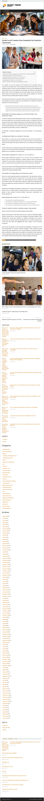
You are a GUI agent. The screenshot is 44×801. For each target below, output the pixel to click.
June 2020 (5, 621)
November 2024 (6, 549)
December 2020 (6, 608)
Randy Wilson (12, 44)
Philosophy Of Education (8, 497)
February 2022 (6, 589)
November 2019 (6, 636)
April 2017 (5, 686)
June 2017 (5, 682)
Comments (10, 738)
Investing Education (7, 487)
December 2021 (6, 594)
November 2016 (6, 697)
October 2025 (5, 533)
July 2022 (5, 579)
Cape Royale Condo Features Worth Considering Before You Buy (23, 415)
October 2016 (5, 699)
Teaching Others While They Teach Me (9, 789)
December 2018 (6, 659)
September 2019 (6, 640)
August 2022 (5, 577)
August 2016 (5, 703)
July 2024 (5, 552)
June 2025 (5, 537)
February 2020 (6, 629)
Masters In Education (7, 489)
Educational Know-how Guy (7, 766)
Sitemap (4, 729)
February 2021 (6, 604)
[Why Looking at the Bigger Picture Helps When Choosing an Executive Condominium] (5, 348)
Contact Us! (5, 725)
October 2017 (5, 674)
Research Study (6, 506)
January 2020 (6, 632)
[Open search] (41, 11)
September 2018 (6, 665)
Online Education (6, 493)
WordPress (36, 799)
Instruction (4, 771)
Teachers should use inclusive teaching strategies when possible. (15, 81)
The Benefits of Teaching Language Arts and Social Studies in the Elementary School (19, 73)
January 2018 (6, 672)
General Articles (6, 483)
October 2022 (5, 573)
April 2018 (5, 669)
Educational (5, 474)
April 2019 (5, 650)
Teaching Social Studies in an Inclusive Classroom (12, 75)
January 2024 (6, 556)
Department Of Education (8, 462)
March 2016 (5, 714)
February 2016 (6, 716)
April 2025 (5, 541)
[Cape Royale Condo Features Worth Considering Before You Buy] (5, 415)
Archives (4, 441)
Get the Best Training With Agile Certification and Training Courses (15, 780)
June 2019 (5, 646)
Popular (5, 738)
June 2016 (5, 707)
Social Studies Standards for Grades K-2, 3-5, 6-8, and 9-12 (14, 77)
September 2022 (6, 575)
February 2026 (6, 528)
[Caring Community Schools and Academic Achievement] (22, 259)
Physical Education (7, 500)
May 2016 (5, 709)
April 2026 (5, 524)
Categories (5, 439)
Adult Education (6, 449)
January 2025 (6, 547)
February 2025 (6, 545)
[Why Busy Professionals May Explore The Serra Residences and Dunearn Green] (5, 339)
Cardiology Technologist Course (10, 455)
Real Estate (5, 504)
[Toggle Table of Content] (33, 72)
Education (5, 466)
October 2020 (5, 613)
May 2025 (5, 539)
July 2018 (5, 667)
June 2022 (5, 581)
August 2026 (5, 516)
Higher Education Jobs (8, 485)
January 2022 (6, 592)
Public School (4, 38)
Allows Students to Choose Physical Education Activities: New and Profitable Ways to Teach (21, 306)
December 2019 (6, 634)
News (4, 491)
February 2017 (6, 690)
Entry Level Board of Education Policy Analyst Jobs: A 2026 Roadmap (23, 407)
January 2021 (6, 606)
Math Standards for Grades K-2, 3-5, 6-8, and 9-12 (12, 80)
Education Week (6, 472)
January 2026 (6, 530)
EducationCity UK (5, 762)
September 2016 (6, 701)
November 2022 (6, 570)
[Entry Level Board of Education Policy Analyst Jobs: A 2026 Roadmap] (5, 407)
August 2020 (5, 617)
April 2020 (5, 625)
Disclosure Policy (6, 727)
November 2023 (6, 560)
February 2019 (6, 655)
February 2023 (6, 566)
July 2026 (5, 518)
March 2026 (5, 526)
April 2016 (5, 712)
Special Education (6, 508)
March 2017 (5, 688)
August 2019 (5, 642)
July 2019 (5, 644)
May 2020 (5, 623)
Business (4, 453)
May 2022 (5, 583)
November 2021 (6, 596)
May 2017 (5, 684)
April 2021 (5, 600)
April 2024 (5, 554)
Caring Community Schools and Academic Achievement (13, 272)
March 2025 (5, 543)
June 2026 (5, 520)
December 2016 (6, 695)
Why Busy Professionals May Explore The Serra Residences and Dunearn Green (25, 338)
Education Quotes (6, 470)
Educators (5, 478)
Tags (16, 738)
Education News (6, 468)
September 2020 (6, 615)
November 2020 (6, 610)
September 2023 (6, 564)
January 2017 (6, 693)
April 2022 (5, 585)
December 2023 (6, 558)
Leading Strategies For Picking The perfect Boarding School (14, 311)
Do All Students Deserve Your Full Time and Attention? (12, 784)
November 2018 (6, 661)
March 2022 (5, 587)
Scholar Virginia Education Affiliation (9, 753)
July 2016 (5, 705)
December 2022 (6, 568)
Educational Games (7, 476)
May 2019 (5, 648)
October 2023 (5, 562)
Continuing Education (7, 457)
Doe (3, 464)
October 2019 (5, 638)
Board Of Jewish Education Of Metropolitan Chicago (12, 757)
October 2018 (5, 663)
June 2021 (5, 598)
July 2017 (5, 680)
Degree (4, 460)
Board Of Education (7, 451)
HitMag (40, 799)
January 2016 (6, 718)
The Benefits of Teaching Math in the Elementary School (13, 78)
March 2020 (5, 627)
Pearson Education (7, 495)
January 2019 (6, 657)
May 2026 (5, 522)
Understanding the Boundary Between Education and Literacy (14, 775)
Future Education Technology (9, 481)
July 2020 (5, 619)
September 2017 (6, 676)
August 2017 (5, 678)
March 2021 (5, 602)
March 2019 (5, 653)
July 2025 (5, 535)
